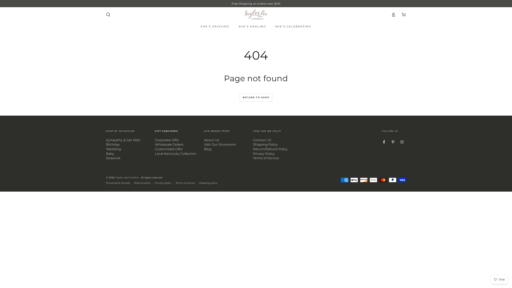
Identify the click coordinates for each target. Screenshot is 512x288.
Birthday (113, 144)
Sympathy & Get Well (123, 140)
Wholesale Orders (169, 144)
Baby (110, 154)
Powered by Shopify (118, 182)
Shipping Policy (265, 144)
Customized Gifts (168, 149)
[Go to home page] (256, 15)
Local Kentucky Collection (175, 154)
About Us (211, 140)
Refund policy (142, 182)
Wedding (113, 149)
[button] (108, 14)
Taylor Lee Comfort (127, 177)
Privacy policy (163, 182)
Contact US (262, 140)
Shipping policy (208, 182)
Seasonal (113, 158)
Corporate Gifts (167, 140)
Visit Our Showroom (220, 144)
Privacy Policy (264, 154)
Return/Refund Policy (270, 149)
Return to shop (256, 97)
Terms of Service (266, 158)
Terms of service (185, 182)
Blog (207, 149)
